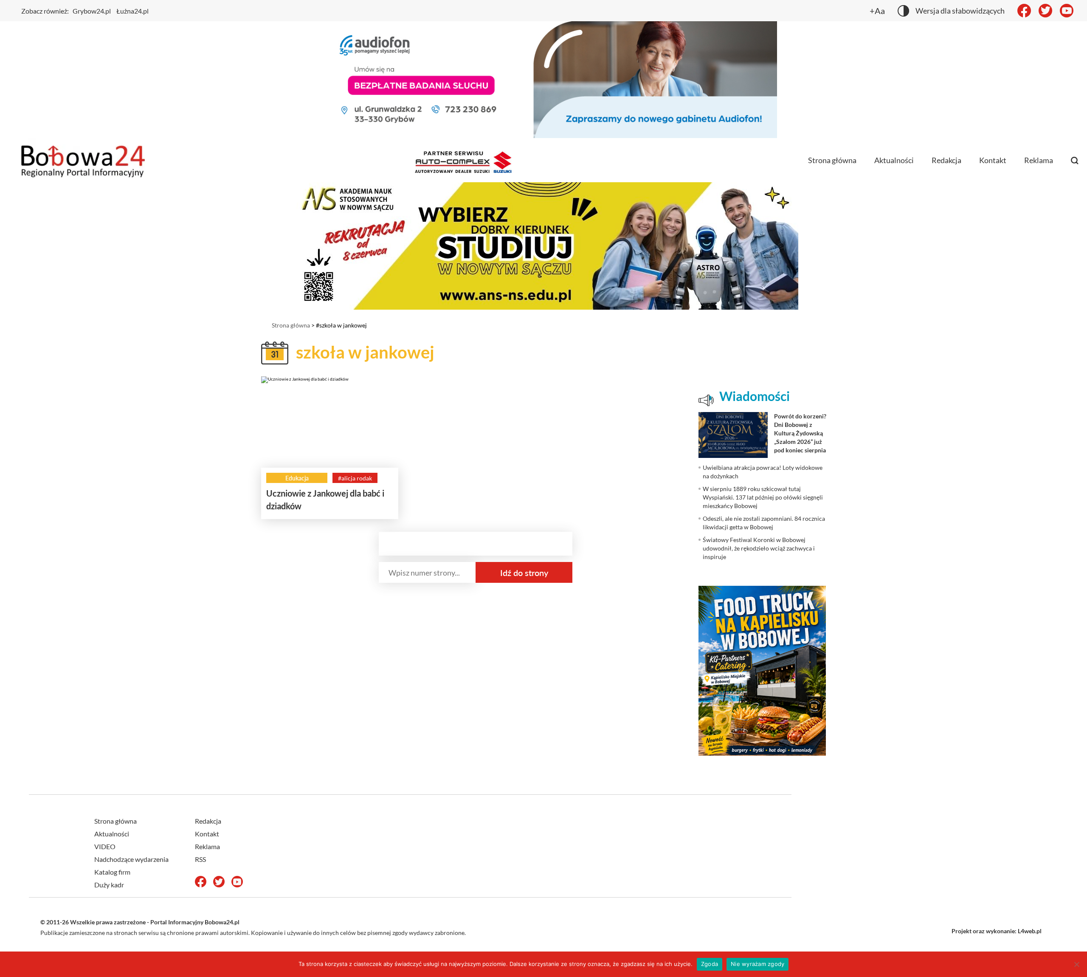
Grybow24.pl (92, 11)
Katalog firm (112, 872)
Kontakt (992, 160)
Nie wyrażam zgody (757, 963)
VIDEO (104, 846)
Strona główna (832, 160)
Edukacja (297, 478)
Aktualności (894, 160)
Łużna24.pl (132, 11)
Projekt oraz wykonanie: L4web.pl (997, 931)
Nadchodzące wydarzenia (131, 859)
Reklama (1038, 160)
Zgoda (709, 963)
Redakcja (946, 160)
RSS (200, 859)
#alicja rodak (355, 478)
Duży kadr (109, 885)
